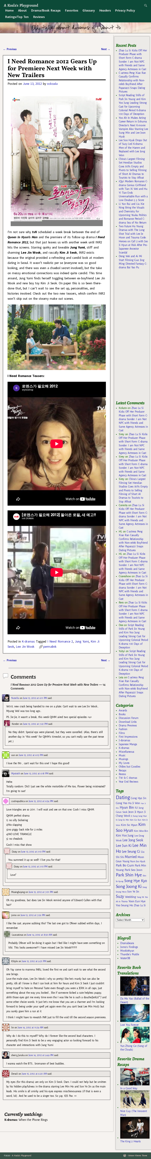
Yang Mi (140, 897)
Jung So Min (123, 820)
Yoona (124, 901)
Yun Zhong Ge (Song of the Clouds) (133, 1047)
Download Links (128, 721)
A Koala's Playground (21, 5)
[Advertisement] (133, 337)
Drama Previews (128, 725)
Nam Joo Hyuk (137, 861)
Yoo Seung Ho (124, 905)
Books (122, 714)
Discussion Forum (128, 718)
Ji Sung (134, 816)
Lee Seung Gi (131, 851)
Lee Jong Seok (132, 840)
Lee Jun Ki (123, 846)
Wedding (130, 896)
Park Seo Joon (133, 870)
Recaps (122, 770)
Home (9, 10)
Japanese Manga (128, 744)
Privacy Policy (125, 10)
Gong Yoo (121, 803)
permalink (49, 646)
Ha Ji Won (134, 803)
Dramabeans (127, 943)
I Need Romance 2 (60, 641)
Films (122, 733)
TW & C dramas (128, 777)
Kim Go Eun (135, 820)
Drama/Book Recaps (46, 10)
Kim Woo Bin (141, 831)
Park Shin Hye (129, 875)
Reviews (39, 17)
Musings (123, 759)
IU (136, 807)
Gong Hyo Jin (138, 798)
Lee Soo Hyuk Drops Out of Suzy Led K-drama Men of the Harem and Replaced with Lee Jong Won (133, 148)
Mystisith (15, 773)
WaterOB (125, 958)
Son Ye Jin (133, 891)
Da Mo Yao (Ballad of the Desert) (134, 1000)
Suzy (120, 896)
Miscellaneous (126, 751)
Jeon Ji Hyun (135, 811)
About (22, 10)
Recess (122, 774)
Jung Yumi (82, 641)
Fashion (123, 729)
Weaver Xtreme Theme (137, 1155)
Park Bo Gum (125, 865)
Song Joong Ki (129, 886)
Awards (123, 710)
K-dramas (28, 641)
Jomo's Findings (129, 947)
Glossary (88, 10)
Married (131, 857)
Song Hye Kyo (135, 881)
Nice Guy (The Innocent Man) (133, 1113)
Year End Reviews (128, 781)
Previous (9, 49)
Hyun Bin (127, 807)
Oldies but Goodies (129, 766)
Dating (123, 797)
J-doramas (124, 740)
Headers (105, 10)
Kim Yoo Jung (125, 835)
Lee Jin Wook (25, 646)
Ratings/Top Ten (17, 17)
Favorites (71, 10)
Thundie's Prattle (129, 954)
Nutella (15, 698)
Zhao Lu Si (140, 905)
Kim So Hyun (129, 824)
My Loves (124, 762)
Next (105, 49)
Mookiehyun (127, 950)
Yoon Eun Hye (137, 901)
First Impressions (128, 736)
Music (122, 755)
